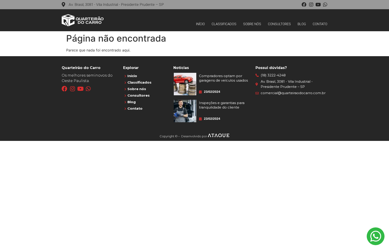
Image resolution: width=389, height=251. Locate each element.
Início (200, 24)
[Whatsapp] (325, 4)
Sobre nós (252, 24)
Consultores (279, 24)
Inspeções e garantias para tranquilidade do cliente (221, 105)
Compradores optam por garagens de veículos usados (223, 78)
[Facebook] (304, 4)
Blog (302, 24)
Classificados (224, 24)
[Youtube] (318, 4)
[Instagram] (311, 4)
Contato (320, 24)
